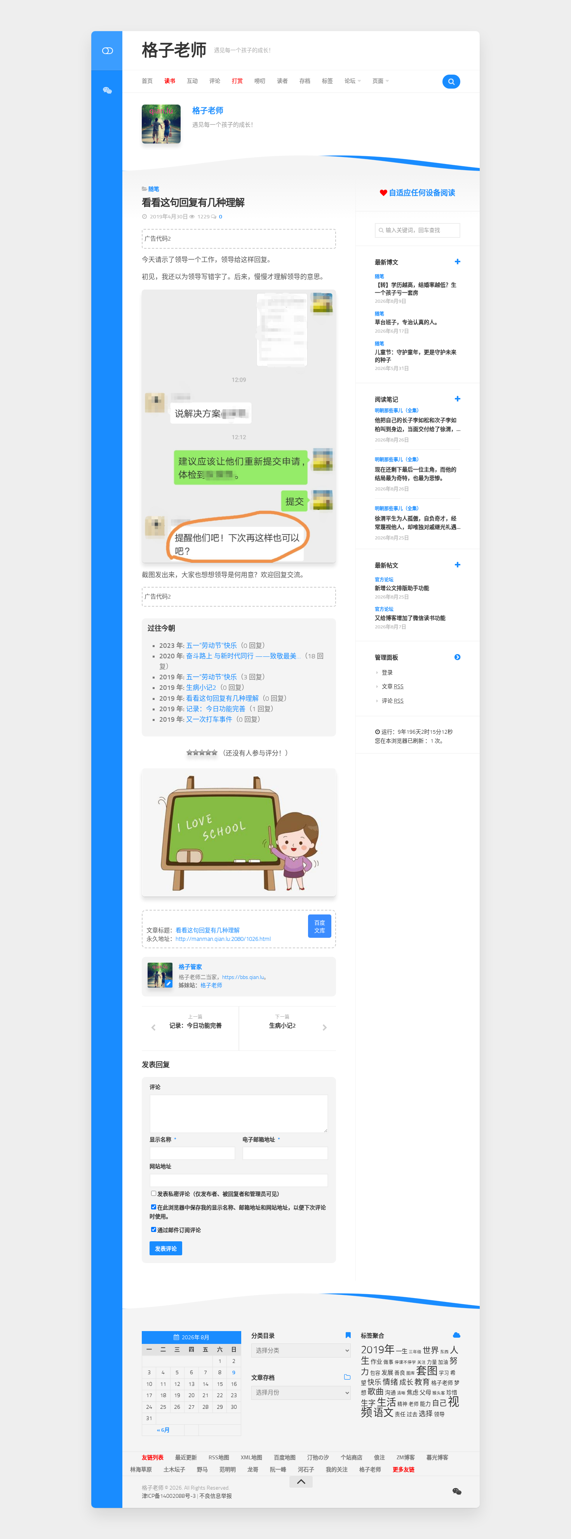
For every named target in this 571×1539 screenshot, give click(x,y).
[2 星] (196, 752)
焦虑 (412, 1392)
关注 (421, 1362)
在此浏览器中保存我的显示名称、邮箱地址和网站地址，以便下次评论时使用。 (238, 1212)
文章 (393, 686)
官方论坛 (384, 580)
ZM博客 (406, 1457)
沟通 (390, 1392)
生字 (368, 1403)
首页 (147, 81)
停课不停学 (405, 1362)
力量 (432, 1362)
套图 (427, 1371)
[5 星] (214, 752)
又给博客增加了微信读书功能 (410, 618)
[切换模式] (106, 50)
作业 (376, 1361)
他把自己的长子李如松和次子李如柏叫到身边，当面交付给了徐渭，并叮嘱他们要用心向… (415, 425)
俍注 (379, 1457)
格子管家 (190, 966)
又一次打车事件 (209, 719)
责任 (400, 1414)
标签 (327, 81)
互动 (192, 81)
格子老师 (174, 50)
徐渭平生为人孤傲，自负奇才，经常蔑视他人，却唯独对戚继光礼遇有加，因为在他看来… (415, 523)
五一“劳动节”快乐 (211, 645)
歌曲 (375, 1391)
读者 (282, 81)
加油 (443, 1362)
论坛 (350, 81)
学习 (444, 1373)
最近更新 (186, 1457)
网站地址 (160, 1166)
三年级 (415, 1351)
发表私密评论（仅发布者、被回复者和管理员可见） (219, 1194)
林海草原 (141, 1469)
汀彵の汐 (318, 1457)
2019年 (378, 1350)
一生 (401, 1351)
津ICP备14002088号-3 (169, 1496)
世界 (431, 1350)
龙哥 (252, 1469)
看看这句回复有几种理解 (222, 698)
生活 (386, 1402)
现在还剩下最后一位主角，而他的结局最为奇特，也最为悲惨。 (415, 474)
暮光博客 (437, 1457)
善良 (399, 1373)
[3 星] (202, 752)
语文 (383, 1413)
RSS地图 (219, 1457)
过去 (412, 1414)
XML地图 (251, 1457)
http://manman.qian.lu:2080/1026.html (223, 938)
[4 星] (208, 752)
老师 (414, 1404)
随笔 (153, 189)
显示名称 (163, 1139)
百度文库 (319, 927)
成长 (406, 1382)
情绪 (390, 1382)
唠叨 (259, 81)
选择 (426, 1414)
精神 (402, 1404)
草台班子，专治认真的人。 (407, 322)
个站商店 (351, 1457)
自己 (439, 1403)
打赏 (237, 81)
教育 (422, 1382)
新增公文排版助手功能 (402, 588)
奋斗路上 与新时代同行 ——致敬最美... (243, 656)
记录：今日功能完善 (215, 709)
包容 (375, 1373)
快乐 (374, 1382)
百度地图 (285, 1457)
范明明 (227, 1469)
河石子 (306, 1469)
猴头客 (438, 1393)
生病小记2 (201, 687)
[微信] (106, 90)
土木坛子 (174, 1469)
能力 (425, 1404)
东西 (444, 1351)
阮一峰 (278, 1469)
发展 (387, 1372)
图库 (410, 1373)
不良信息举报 (215, 1496)
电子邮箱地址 (261, 1139)
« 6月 (163, 1430)
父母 (425, 1392)
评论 (214, 81)
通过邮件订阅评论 (179, 1230)
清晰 (401, 1393)
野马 (202, 1469)
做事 (388, 1362)
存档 (304, 81)
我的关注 (337, 1469)
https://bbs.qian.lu (243, 977)
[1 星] (189, 752)
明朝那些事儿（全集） (398, 411)
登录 (387, 672)
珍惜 (451, 1392)
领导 (439, 1414)
